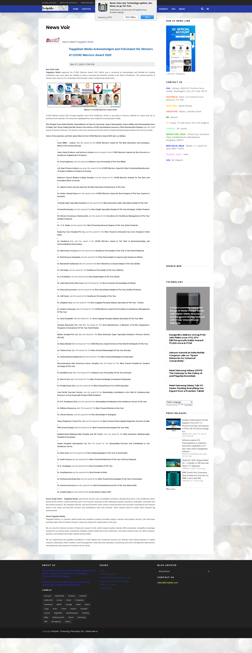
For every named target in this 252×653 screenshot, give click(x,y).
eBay (46, 617)
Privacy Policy (106, 588)
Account (47, 596)
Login (46, 608)
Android (82, 596)
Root (55, 608)
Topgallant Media (84, 41)
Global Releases (49, 3)
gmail (70, 617)
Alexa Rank (59, 596)
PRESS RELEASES (108, 574)
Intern (87, 604)
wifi (45, 621)
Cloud (68, 600)
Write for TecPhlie (108, 584)
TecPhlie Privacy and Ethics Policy (115, 577)
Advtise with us (91, 631)
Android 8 (48, 600)
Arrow (59, 600)
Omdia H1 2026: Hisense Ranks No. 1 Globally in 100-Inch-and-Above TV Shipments (195, 463)
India (181, 9)
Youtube (83, 608)
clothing (85, 613)
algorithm (58, 613)
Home (75, 9)
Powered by (102, 17)
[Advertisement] (188, 215)
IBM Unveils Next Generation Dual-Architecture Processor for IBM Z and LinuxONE (195, 475)
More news (170, 489)
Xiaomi (73, 608)
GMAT (59, 604)
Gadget (163, 9)
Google (69, 604)
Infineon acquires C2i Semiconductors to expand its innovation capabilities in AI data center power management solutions (195, 446)
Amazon (71, 596)
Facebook (48, 604)
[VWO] (109, 17)
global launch (58, 617)
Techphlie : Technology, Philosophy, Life (67, 631)
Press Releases (87, 3)
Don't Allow (131, 17)
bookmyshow (72, 613)
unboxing (81, 617)
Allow (147, 17)
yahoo (67, 621)
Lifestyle (86, 9)
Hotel (78, 604)
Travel (63, 608)
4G (173, 9)
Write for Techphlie (68, 3)
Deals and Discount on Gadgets (115, 581)
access (47, 613)
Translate (188, 404)
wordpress (56, 621)
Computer (79, 600)
